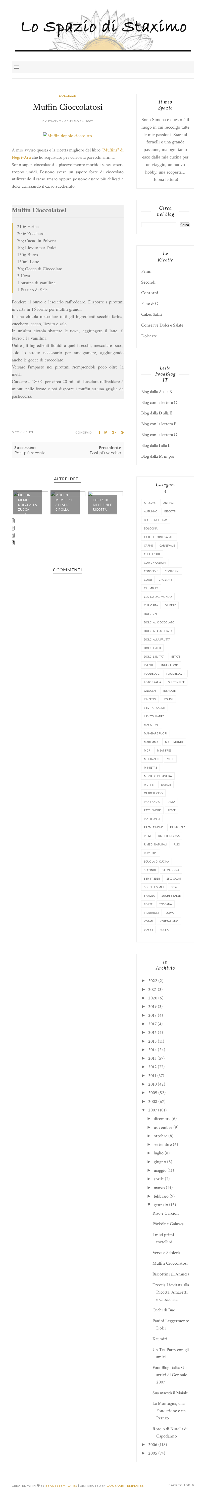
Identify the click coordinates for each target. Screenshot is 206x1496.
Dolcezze (67, 95)
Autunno (151, 511)
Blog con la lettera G (159, 435)
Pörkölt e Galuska (168, 1224)
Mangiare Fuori (155, 733)
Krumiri (159, 1339)
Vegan (148, 921)
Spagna (149, 895)
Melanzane (152, 759)
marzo (159, 1188)
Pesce (172, 810)
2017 (152, 1024)
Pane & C (149, 303)
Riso (177, 844)
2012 (152, 1067)
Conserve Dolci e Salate (162, 325)
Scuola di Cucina (156, 861)
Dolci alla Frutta (157, 639)
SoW (174, 887)
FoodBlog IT (175, 673)
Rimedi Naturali (155, 844)
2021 (152, 989)
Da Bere (170, 605)
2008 (152, 1101)
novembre (163, 1127)
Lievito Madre (154, 716)
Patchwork (152, 810)
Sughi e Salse (171, 895)
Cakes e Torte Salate (159, 537)
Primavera (177, 827)
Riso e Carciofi (165, 1213)
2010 (152, 1084)
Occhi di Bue (163, 1310)
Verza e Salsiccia (166, 1253)
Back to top (180, 1485)
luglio (159, 1153)
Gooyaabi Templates (125, 1485)
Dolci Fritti (152, 648)
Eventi (148, 665)
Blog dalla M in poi (157, 456)
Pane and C (152, 802)
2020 (152, 998)
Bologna (151, 528)
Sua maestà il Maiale (170, 1393)
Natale (166, 784)
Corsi (148, 579)
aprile (159, 1179)
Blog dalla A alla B (156, 392)
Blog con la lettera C (159, 402)
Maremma (151, 742)
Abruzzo (150, 503)
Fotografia (152, 682)
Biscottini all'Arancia (170, 1274)
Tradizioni (151, 913)
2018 (152, 1015)
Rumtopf (150, 853)
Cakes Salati (151, 314)
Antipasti (170, 503)
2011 (152, 1076)
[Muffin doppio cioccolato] (67, 136)
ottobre (160, 1136)
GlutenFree (176, 682)
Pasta (171, 802)
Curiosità (151, 605)
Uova (170, 913)
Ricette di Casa (169, 836)
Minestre (150, 767)
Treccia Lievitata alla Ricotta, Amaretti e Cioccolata (170, 1292)
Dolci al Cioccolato (159, 622)
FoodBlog (152, 673)
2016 (152, 1032)
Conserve (151, 571)
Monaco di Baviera (158, 776)
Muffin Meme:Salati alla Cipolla (64, 502)
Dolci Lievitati (154, 656)
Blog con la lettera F (158, 424)
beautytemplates (61, 1485)
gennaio (161, 1205)
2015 (152, 1041)
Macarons (151, 725)
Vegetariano (169, 921)
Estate (175, 656)
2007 (152, 1110)
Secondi (148, 282)
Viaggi (148, 930)
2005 (152, 1453)
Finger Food (169, 665)
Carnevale (167, 545)
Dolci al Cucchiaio (158, 631)
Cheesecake (152, 554)
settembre (163, 1144)
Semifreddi (152, 878)
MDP (147, 750)
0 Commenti (22, 432)
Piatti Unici (152, 819)
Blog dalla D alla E (156, 413)
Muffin (149, 784)
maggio (160, 1170)
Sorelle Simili (154, 887)
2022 (152, 981)
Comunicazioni (155, 562)
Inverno (150, 699)
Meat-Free (164, 750)
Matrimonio (174, 742)
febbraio (161, 1196)
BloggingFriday (156, 520)
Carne (148, 545)
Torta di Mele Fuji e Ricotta (102, 505)
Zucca (164, 930)
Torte (148, 904)
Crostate (165, 579)
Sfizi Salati (174, 878)
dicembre (162, 1118)
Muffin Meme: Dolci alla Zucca (27, 502)
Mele (170, 759)
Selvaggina (171, 870)
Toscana (165, 904)
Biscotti (170, 511)
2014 (152, 1050)
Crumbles (151, 588)
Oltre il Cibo (153, 793)
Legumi (168, 699)
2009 (152, 1093)
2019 (152, 1006)
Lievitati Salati (154, 708)
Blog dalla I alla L (155, 445)
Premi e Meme (153, 827)
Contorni (149, 293)
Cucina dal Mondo (158, 597)
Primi (146, 271)
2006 (152, 1445)
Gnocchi (150, 690)
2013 (152, 1058)
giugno (160, 1162)
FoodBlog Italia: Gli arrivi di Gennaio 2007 (169, 1375)
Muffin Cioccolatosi (170, 1263)
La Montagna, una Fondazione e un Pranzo (169, 1411)
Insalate (169, 690)
